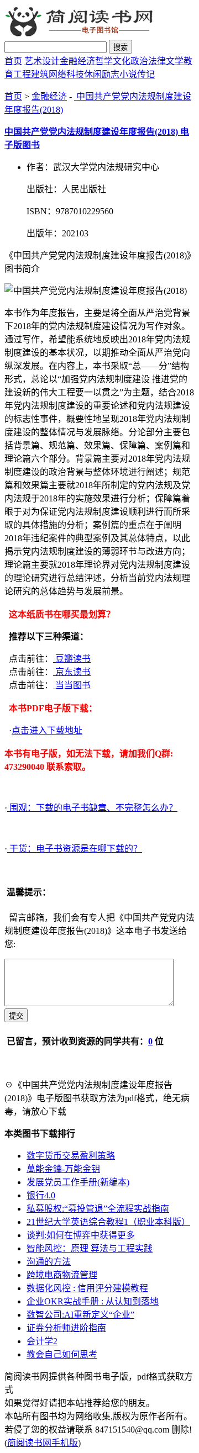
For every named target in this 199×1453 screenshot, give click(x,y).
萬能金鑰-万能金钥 (63, 1169)
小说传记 (137, 74)
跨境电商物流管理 (62, 1275)
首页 (13, 61)
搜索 (120, 47)
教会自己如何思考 (62, 1354)
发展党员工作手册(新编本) (78, 1182)
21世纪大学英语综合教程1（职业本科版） (108, 1222)
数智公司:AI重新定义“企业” (80, 1314)
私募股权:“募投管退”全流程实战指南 (98, 1208)
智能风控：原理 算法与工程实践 (90, 1248)
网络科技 (66, 74)
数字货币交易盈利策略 (71, 1155)
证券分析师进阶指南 (66, 1328)
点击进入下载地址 (47, 730)
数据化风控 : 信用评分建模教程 (87, 1288)
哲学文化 (112, 61)
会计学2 (42, 1341)
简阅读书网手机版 (42, 1442)
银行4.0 (41, 1195)
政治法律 (148, 61)
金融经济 (77, 61)
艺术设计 (42, 61)
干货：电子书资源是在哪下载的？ (74, 848)
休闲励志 (101, 74)
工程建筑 (31, 74)
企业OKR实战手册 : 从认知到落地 (93, 1301)
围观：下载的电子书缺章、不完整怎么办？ (92, 807)
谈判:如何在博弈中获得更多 (81, 1235)
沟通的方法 (49, 1261)
